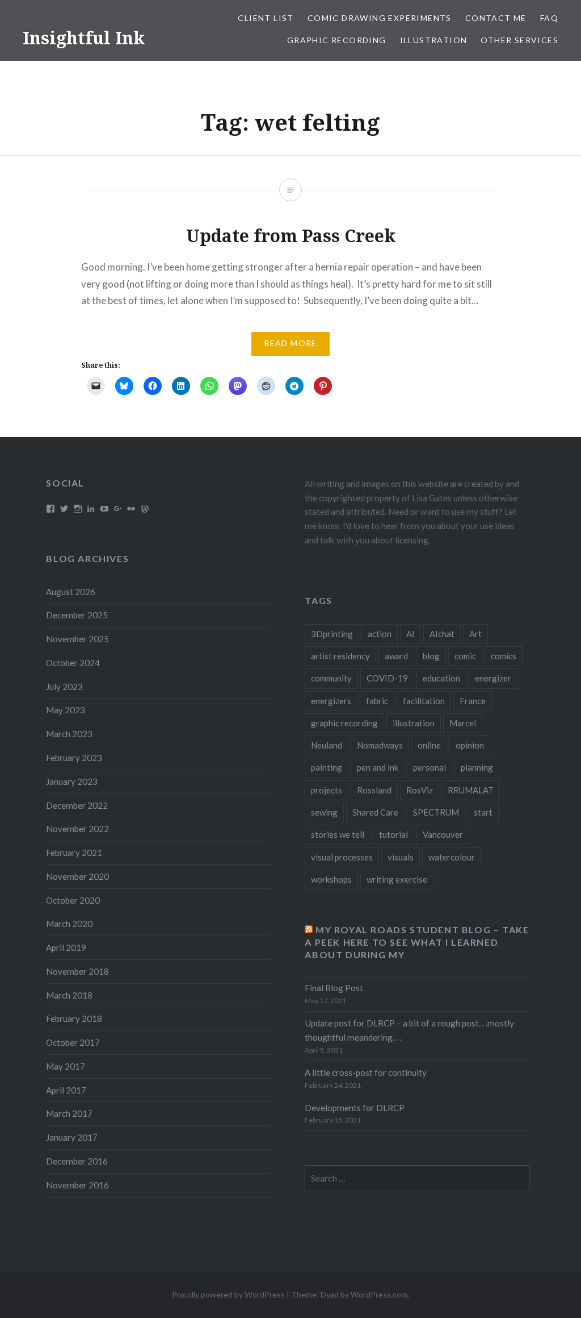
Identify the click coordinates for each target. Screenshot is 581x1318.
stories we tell (337, 834)
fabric (377, 701)
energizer (493, 678)
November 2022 (77, 829)
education (441, 678)
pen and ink (377, 767)
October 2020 (73, 900)
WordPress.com (379, 1294)
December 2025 (77, 615)
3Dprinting (332, 634)
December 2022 (77, 805)
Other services (519, 40)
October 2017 (73, 1042)
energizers (331, 701)
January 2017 (72, 1137)
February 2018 (74, 1018)
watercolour (451, 857)
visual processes (342, 857)
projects (326, 790)
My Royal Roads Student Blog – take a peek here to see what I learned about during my (417, 942)
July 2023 (64, 686)
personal (429, 767)
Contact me (496, 18)
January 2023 (72, 781)
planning (477, 767)
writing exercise (397, 879)
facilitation (424, 701)
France (473, 701)
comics (503, 656)
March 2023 (69, 734)
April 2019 (66, 947)
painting (326, 767)
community (331, 678)
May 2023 (65, 710)
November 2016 (77, 1185)
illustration (414, 723)
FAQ (549, 18)
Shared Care (375, 812)
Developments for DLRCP (355, 1108)
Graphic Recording (336, 40)
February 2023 (74, 757)
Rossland (374, 790)
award (396, 656)
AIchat (442, 634)
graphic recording (344, 723)
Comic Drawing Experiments (380, 18)
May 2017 (65, 1066)
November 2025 (77, 639)
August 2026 (70, 592)
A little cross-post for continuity (366, 1072)
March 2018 (69, 995)
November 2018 (77, 971)
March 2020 (69, 923)
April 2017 (66, 1090)
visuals (401, 857)
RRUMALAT (471, 790)
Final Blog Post (334, 988)
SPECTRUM (436, 812)
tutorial (393, 834)
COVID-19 (387, 678)
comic (465, 656)
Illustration (434, 40)
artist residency (340, 656)
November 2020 (77, 876)
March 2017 (69, 1113)
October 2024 (73, 663)
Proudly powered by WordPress (228, 1294)
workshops (331, 879)
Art (475, 634)
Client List (265, 18)
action (379, 634)
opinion (470, 745)
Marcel (462, 723)
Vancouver (443, 834)
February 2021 (74, 852)
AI (410, 634)
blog (431, 656)
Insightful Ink (84, 37)
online (429, 745)
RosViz (419, 790)
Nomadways (380, 745)
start (483, 812)
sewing (324, 812)
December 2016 (77, 1161)
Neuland (326, 745)
